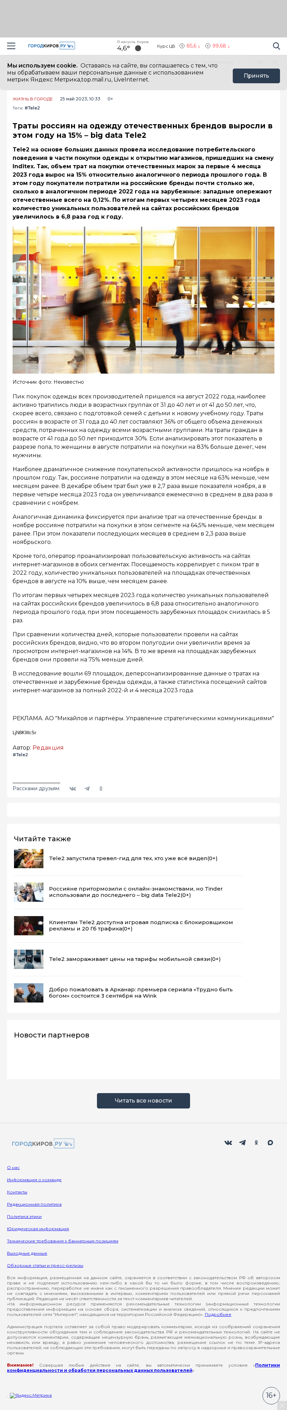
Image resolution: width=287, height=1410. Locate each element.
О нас (13, 1167)
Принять (256, 75)
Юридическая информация (38, 1228)
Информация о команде (34, 1179)
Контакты (17, 1192)
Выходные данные (27, 1253)
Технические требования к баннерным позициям (62, 1241)
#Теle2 (32, 108)
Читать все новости (143, 1100)
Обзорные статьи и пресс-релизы (45, 1265)
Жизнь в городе (33, 99)
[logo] (42, 1144)
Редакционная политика (34, 1204)
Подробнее (218, 1314)
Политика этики (24, 1216)
